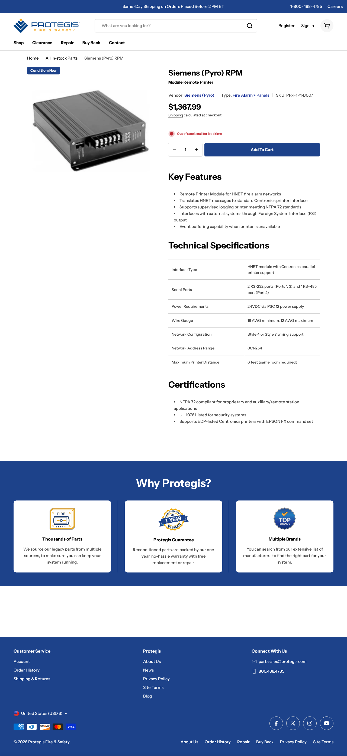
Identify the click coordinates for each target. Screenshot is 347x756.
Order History (218, 741)
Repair (243, 741)
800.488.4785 (271, 671)
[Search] (249, 25)
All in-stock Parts (62, 58)
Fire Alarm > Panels (251, 95)
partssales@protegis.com (283, 661)
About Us (189, 741)
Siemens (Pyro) (199, 95)
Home (33, 58)
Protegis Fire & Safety (48, 741)
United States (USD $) (41, 713)
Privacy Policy (293, 741)
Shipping (175, 115)
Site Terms (323, 741)
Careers (335, 6)
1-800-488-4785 (306, 6)
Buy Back (265, 741)
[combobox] (176, 25)
